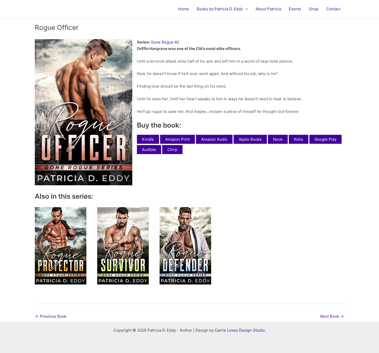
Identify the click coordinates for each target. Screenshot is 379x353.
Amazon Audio (214, 139)
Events (295, 8)
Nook (278, 139)
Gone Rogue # (165, 42)
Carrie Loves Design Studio (240, 330)
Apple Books (250, 139)
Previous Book (51, 316)
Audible (149, 149)
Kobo (298, 139)
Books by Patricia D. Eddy (220, 8)
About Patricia (268, 8)
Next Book (332, 316)
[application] (245, 9)
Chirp (172, 149)
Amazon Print (177, 139)
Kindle (148, 139)
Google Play (325, 139)
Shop (313, 8)
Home (183, 8)
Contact (333, 8)
